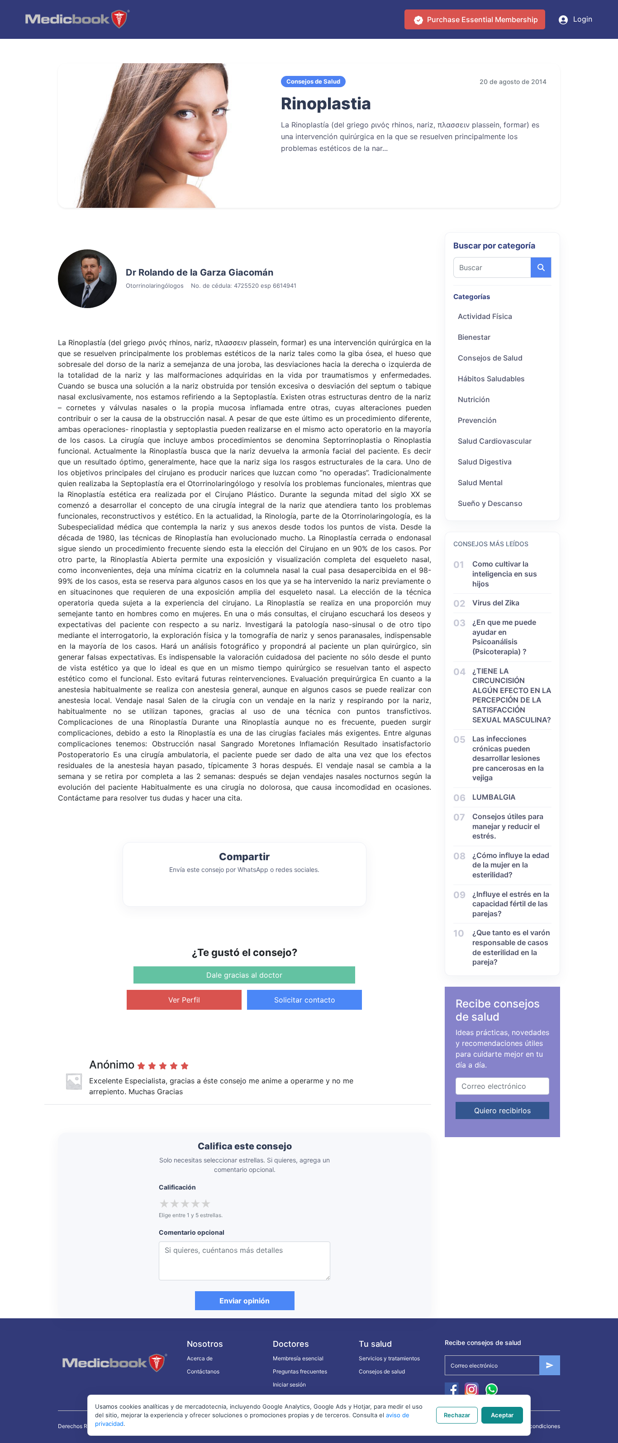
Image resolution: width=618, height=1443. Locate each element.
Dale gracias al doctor (244, 974)
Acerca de (200, 1358)
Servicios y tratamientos (389, 1358)
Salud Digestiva (485, 461)
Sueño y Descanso (490, 503)
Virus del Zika (495, 602)
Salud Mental (480, 482)
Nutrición (474, 399)
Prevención (477, 420)
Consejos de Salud (490, 357)
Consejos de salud (382, 1371)
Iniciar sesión (289, 1384)
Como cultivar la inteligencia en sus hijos (504, 573)
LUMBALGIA (494, 796)
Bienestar (474, 337)
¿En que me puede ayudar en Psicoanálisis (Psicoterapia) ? (504, 637)
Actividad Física (485, 316)
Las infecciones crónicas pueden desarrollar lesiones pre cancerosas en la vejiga (508, 758)
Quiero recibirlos (502, 1110)
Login (581, 18)
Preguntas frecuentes (300, 1371)
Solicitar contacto (304, 999)
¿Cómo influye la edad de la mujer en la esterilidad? (510, 865)
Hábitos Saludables (491, 378)
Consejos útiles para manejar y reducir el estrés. (507, 826)
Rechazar (457, 1415)
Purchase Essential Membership (481, 19)
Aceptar (502, 1415)
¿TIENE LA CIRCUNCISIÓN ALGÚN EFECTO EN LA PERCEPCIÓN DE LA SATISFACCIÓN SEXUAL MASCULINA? (511, 695)
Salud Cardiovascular (495, 440)
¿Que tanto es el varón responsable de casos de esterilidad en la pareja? (511, 947)
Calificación (177, 1187)
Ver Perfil (184, 999)
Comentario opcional (191, 1232)
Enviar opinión (244, 1300)
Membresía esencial (298, 1358)
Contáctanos (203, 1371)
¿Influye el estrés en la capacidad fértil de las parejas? (510, 904)
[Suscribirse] (549, 1365)
